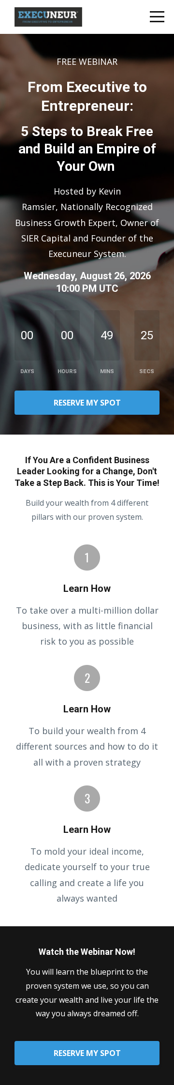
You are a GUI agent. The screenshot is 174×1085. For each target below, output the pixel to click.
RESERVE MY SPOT (87, 402)
